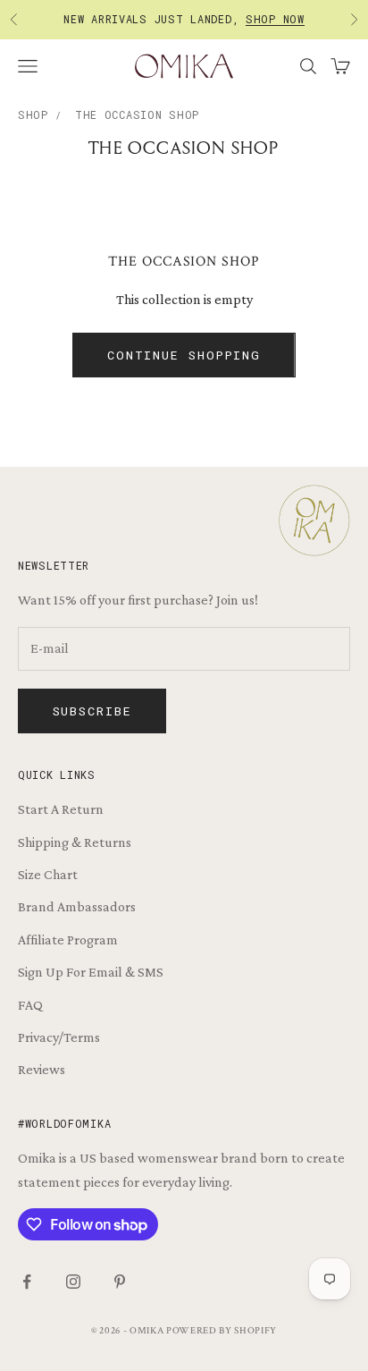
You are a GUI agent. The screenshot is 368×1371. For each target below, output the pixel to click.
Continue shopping (184, 355)
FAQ (30, 1004)
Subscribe (92, 711)
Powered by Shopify (221, 1330)
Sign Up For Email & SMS (90, 971)
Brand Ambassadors (77, 906)
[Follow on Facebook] (27, 1282)
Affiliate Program (68, 939)
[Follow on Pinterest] (120, 1282)
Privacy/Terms (59, 1037)
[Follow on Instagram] (73, 1282)
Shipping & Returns (74, 842)
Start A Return (61, 809)
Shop (33, 114)
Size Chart (48, 874)
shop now (275, 17)
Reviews (41, 1069)
